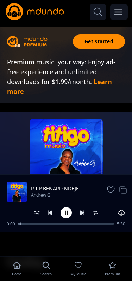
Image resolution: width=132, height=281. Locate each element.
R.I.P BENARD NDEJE (55, 188)
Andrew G (40, 195)
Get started (98, 41)
